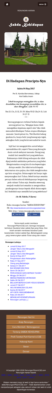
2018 (19, 377)
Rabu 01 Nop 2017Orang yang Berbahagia (19, 262)
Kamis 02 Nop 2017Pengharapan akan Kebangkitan (23, 257)
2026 (3, 375)
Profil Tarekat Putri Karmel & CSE (26, 336)
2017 (25, 377)
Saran (26, 346)
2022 (28, 375)
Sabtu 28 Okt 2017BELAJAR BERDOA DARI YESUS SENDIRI (27, 281)
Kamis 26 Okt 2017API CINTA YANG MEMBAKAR (22, 291)
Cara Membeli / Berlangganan (26, 326)
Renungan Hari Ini (26, 317)
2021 (34, 375)
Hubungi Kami (26, 341)
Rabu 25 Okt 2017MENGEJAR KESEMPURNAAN (22, 295)
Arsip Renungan (26, 322)
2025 (10, 375)
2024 (16, 375)
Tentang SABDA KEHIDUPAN (26, 331)
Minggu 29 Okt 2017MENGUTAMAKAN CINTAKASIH (23, 276)
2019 (47, 375)
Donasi (26, 351)
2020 (41, 375)
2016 (31, 377)
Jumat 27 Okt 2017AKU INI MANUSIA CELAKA (21, 286)
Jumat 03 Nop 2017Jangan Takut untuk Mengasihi (22, 247)
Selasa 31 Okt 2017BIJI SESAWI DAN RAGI (19, 266)
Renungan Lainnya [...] (19, 299)
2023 (22, 375)
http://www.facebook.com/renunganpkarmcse (27, 208)
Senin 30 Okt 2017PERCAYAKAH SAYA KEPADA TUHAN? (26, 271)
